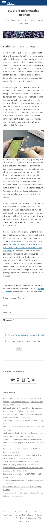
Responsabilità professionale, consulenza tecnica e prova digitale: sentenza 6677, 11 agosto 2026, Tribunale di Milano (23, 401)
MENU (10, 3)
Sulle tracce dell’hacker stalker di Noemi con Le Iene (23, 480)
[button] (4, 2)
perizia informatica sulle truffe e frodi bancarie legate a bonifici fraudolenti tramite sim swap (22, 247)
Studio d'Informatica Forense (24, 13)
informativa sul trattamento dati (30, 335)
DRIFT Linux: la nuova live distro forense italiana (21, 427)
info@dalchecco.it (31, 518)
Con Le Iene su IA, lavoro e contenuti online (20, 420)
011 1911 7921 (14, 518)
